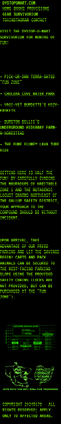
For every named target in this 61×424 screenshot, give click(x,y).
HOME (7, 8)
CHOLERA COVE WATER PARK (29, 93)
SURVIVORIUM (26, 14)
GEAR (7, 14)
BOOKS (19, 8)
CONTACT (39, 20)
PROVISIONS (38, 8)
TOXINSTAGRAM (16, 20)
